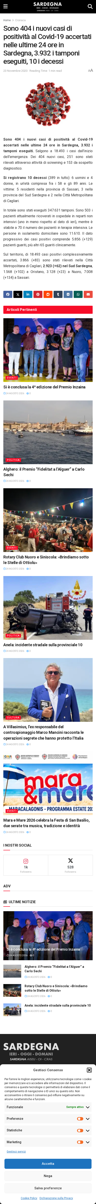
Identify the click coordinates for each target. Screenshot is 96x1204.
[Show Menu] (5, 6)
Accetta (48, 1164)
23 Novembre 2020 (15, 70)
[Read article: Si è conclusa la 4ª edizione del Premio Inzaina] (48, 350)
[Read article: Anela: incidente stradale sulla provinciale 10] (48, 608)
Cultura (13, 717)
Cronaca (20, 20)
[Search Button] (90, 6)
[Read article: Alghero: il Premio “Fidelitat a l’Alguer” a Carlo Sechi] (48, 432)
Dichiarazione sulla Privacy (56, 1198)
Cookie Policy (29, 1198)
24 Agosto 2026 (15, 393)
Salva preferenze (48, 1188)
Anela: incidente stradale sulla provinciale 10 (42, 644)
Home (7, 20)
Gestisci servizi (16, 1151)
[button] (89, 1070)
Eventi (12, 377)
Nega (48, 1176)
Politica (13, 460)
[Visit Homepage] (47, 6)
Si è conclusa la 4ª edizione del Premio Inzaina (44, 387)
